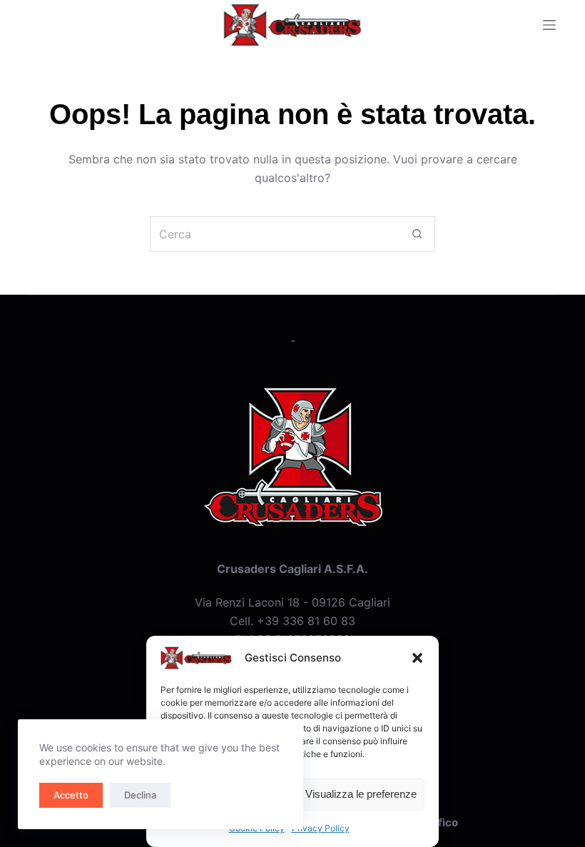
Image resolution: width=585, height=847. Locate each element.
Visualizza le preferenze (361, 794)
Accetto (71, 795)
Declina (140, 795)
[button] (417, 658)
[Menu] (549, 25)
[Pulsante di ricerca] (417, 234)
